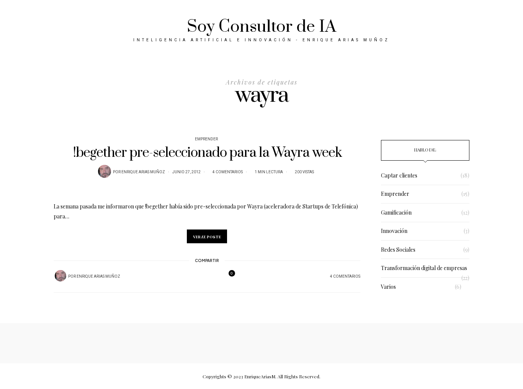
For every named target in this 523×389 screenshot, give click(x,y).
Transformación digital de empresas (424, 268)
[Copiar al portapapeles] (216, 276)
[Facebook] (186, 276)
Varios (388, 286)
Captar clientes (399, 175)
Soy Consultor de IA (261, 26)
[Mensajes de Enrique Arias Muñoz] (104, 171)
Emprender (206, 139)
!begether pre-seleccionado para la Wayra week (207, 152)
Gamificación (396, 212)
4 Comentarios (227, 172)
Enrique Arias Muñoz (143, 172)
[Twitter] (196, 277)
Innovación (394, 230)
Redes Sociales (398, 249)
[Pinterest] (206, 276)
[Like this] (227, 276)
